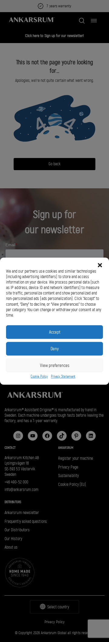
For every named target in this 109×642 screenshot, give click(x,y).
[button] (100, 265)
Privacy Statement (63, 377)
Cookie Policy (39, 377)
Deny (55, 348)
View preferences (54, 365)
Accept (54, 332)
